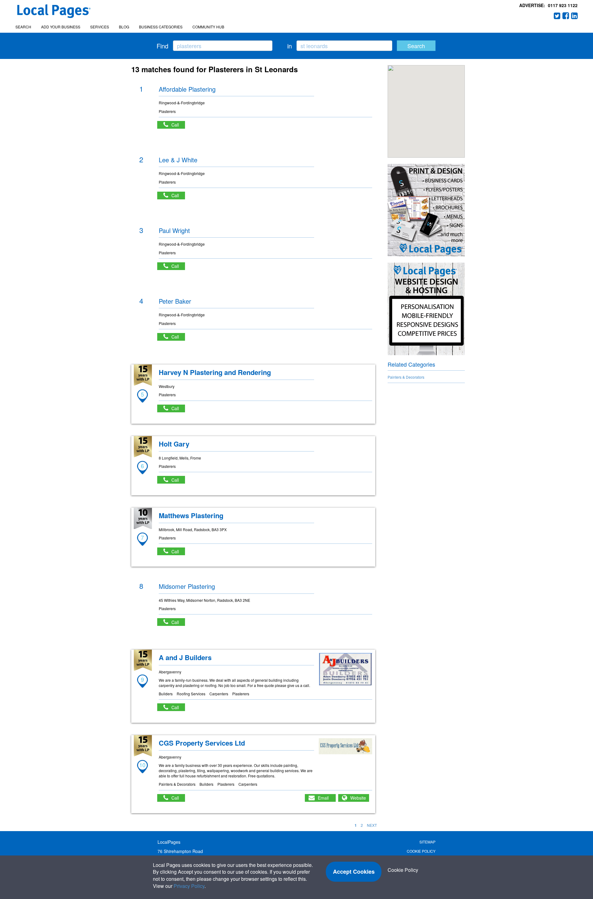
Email (323, 798)
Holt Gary (174, 444)
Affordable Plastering (187, 89)
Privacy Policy (189, 885)
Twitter (557, 15)
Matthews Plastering (191, 515)
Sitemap (427, 841)
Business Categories (161, 26)
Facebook (566, 15)
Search (23, 26)
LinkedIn (574, 15)
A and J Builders (185, 657)
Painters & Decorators (406, 377)
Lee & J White (178, 159)
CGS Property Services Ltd (202, 743)
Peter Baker (175, 301)
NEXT (372, 825)
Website (358, 798)
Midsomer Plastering (187, 586)
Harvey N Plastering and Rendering (215, 372)
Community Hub (208, 26)
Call (178, 125)
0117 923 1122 (563, 5)
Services (99, 26)
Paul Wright (174, 230)
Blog (124, 26)
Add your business (60, 26)
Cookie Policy (421, 851)
